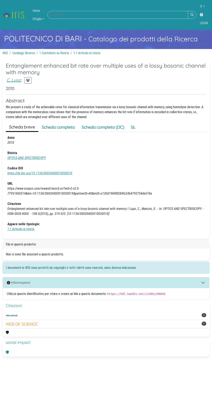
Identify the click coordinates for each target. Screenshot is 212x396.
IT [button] (201, 6)
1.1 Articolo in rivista (86, 53)
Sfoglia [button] (37, 19)
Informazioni (20, 282)
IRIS (5, 53)
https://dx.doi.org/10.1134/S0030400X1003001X (39, 173)
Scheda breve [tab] (22, 126)
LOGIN (204, 23)
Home (36, 11)
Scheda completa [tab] (58, 127)
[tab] (133, 127)
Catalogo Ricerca (23, 53)
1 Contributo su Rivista (54, 53)
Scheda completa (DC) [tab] (103, 127)
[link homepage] (15, 14)
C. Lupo (14, 80)
